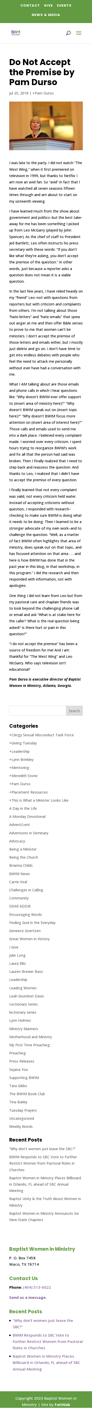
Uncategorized (21, 1118)
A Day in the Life (23, 808)
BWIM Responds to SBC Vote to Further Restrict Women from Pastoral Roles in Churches (43, 1163)
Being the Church (23, 857)
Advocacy (17, 841)
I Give (13, 947)
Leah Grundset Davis (26, 996)
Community (19, 898)
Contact (30, 5)
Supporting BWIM (24, 1077)
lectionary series (22, 1012)
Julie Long (17, 955)
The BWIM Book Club (27, 1093)
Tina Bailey (18, 1102)
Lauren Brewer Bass (26, 971)
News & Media (46, 14)
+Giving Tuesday (23, 743)
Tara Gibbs (18, 1085)
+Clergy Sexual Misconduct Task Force (41, 734)
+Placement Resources (28, 792)
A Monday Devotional (27, 816)
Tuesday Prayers (23, 1110)
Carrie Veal (18, 881)
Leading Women (23, 988)
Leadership (18, 979)
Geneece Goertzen (25, 930)
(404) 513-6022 (37, 1287)
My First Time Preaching (29, 1045)
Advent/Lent (19, 824)
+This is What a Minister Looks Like (38, 800)
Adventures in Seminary (28, 833)
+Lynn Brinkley (21, 759)
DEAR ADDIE (20, 906)
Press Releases (21, 1061)
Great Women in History (29, 938)
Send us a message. (28, 1297)
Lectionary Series (23, 1004)
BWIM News (19, 873)
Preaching (17, 1053)
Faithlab (62, 1404)
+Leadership (19, 751)
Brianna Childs (21, 865)
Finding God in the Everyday (32, 922)
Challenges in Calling (26, 890)
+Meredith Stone (23, 775)
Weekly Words (21, 1126)
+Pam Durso (43, 93)
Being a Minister (23, 849)
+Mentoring (19, 767)
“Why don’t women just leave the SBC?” (42, 1148)
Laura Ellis (17, 963)
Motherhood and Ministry (30, 1036)
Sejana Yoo (18, 1069)
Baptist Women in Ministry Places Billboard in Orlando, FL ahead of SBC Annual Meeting (45, 1184)
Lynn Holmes (20, 1020)
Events (64, 5)
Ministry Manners (23, 1028)
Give (48, 5)
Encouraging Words (25, 914)
